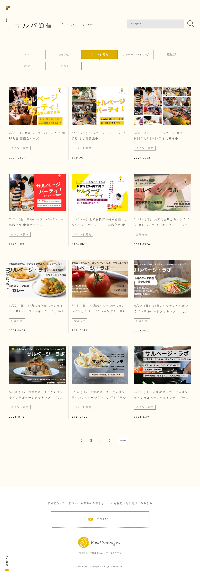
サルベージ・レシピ (135, 54)
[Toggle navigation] (5, 5)
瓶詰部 (171, 54)
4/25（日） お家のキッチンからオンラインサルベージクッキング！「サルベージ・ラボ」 (161, 397)
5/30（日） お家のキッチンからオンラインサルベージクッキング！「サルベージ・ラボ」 (36, 397)
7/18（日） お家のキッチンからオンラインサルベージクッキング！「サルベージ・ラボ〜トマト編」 (99, 311)
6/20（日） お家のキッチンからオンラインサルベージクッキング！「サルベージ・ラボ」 (161, 311)
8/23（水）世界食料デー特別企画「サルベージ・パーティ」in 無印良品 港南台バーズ (100, 225)
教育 (27, 65)
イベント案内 (99, 54)
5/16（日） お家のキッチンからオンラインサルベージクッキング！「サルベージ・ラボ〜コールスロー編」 (99, 397)
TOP (7, 20)
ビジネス (63, 65)
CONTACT (7, 560)
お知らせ (63, 54)
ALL (27, 54)
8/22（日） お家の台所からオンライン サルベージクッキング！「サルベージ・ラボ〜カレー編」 (36, 311)
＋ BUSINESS (7, 278)
